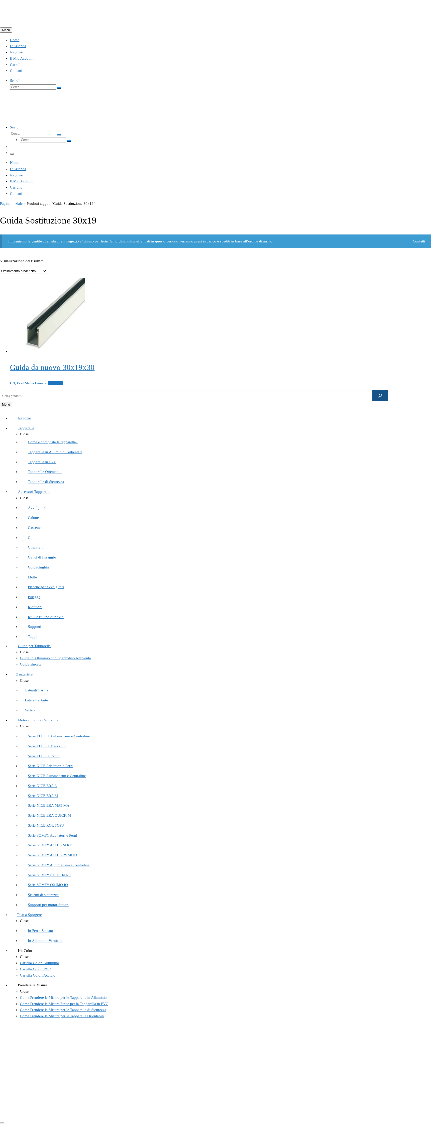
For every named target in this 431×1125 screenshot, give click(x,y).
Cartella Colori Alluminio (29, 1067)
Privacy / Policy (22, 1096)
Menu (6, 30)
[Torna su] (2, 1123)
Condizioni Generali (25, 1084)
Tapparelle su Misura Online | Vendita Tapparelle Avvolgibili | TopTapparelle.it (73, 1112)
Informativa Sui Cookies (29, 1090)
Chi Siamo (18, 1049)
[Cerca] (380, 395)
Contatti (419, 241)
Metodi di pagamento (26, 1102)
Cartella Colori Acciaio (27, 1074)
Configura (55, 383)
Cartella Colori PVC (25, 1061)
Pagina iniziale (11, 204)
